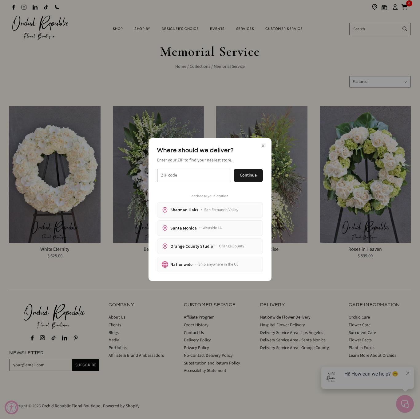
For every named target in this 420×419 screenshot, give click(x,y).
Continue (248, 175)
